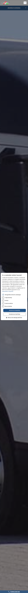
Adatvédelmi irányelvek (7, 291)
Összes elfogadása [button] (14, 310)
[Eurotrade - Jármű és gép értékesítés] (5, 3)
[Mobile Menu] (25, 3)
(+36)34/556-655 (15, 591)
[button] (14, 317)
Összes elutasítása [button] (14, 314)
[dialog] (14, 296)
